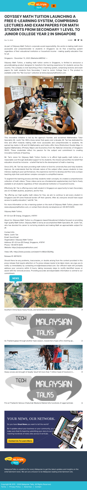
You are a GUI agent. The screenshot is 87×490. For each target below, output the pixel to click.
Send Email (14, 237)
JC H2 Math (12, 191)
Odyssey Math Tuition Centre (34, 157)
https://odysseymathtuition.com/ (25, 247)
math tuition (38, 63)
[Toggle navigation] (53, 6)
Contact (38, 487)
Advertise (28, 487)
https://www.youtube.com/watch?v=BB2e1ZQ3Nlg (33, 252)
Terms (3, 487)
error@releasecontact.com (45, 265)
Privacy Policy (15, 487)
